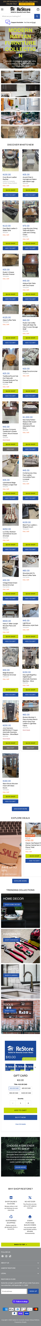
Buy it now (20, 1117)
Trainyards (6, 276)
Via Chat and (28, 22)
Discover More (20, 809)
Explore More (20, 881)
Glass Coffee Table (9, 320)
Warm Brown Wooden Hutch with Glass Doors (10, 786)
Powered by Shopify (20, 1322)
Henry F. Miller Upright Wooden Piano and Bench (10, 626)
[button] (10, 1067)
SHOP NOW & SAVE (26, 4)
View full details (20, 1124)
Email (34, 22)
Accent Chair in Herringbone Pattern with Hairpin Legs (30, 179)
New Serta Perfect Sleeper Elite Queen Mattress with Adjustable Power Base (29, 424)
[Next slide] (35, 1067)
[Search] (37, 16)
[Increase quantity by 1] (28, 1103)
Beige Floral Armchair (30, 371)
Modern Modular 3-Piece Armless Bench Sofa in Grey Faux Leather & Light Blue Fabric (30, 721)
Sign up (33, 1291)
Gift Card (21, 1075)
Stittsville (25, 183)
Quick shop (10, 190)
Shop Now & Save (20, 62)
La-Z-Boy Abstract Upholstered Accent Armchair (10, 534)
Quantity (20, 1098)
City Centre (6, 587)
